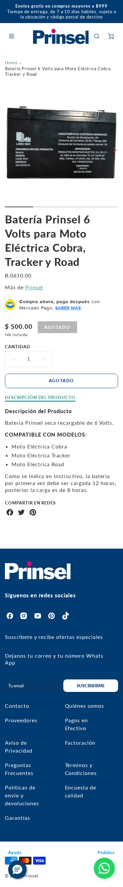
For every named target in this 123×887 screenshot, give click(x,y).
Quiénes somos (84, 705)
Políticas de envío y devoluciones (22, 795)
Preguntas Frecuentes (19, 769)
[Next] (115, 150)
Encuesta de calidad (80, 791)
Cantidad (17, 346)
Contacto (17, 705)
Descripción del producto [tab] (40, 397)
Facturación (80, 742)
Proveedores (21, 720)
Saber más (68, 307)
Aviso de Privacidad (18, 746)
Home (11, 62)
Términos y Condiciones (81, 769)
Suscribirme (91, 685)
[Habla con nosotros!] (104, 868)
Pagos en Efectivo (76, 724)
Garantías (17, 818)
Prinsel (34, 287)
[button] (17, 869)
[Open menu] (11, 36)
